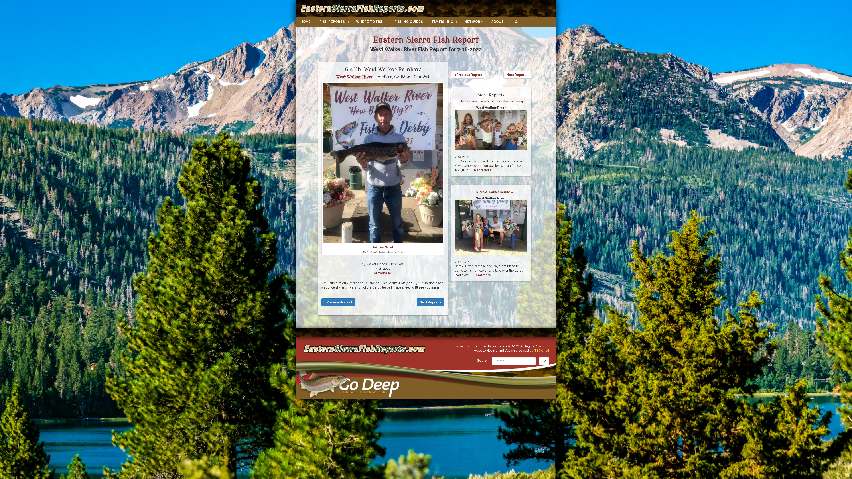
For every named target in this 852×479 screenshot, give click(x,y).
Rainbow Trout (382, 247)
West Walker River (354, 77)
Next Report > (430, 302)
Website (384, 273)
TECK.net (541, 350)
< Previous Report (338, 302)
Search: (483, 360)
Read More (483, 170)
